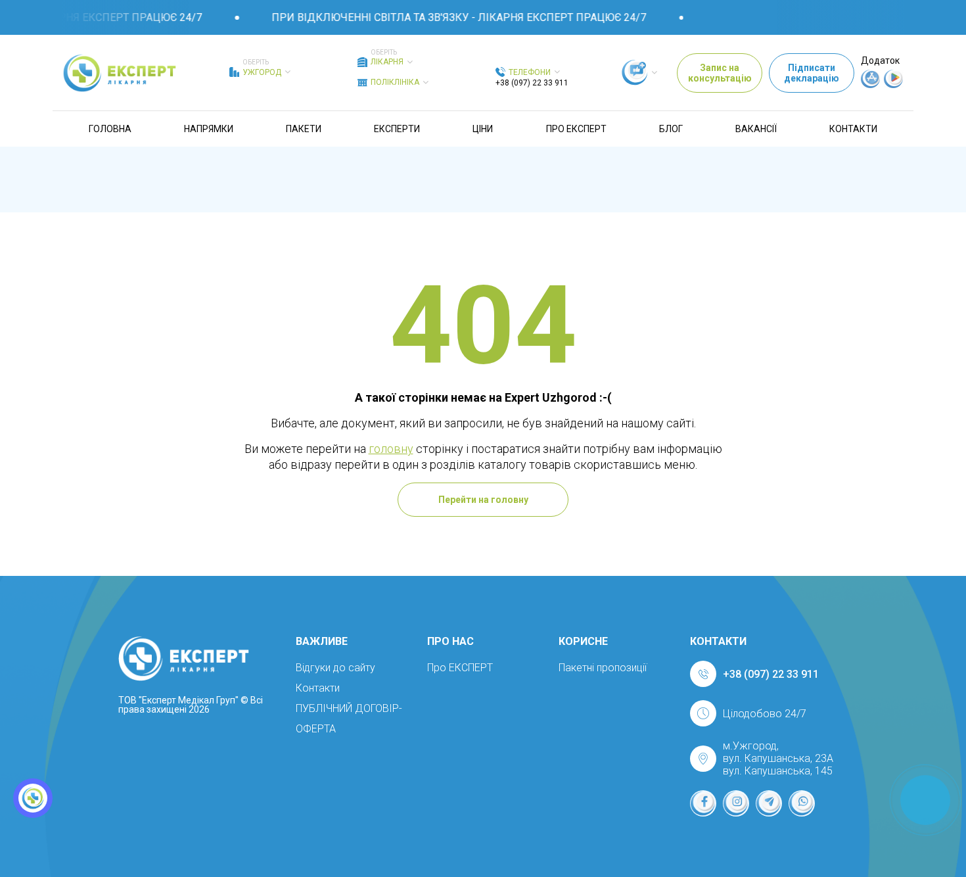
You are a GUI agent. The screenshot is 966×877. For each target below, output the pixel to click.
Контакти (853, 129)
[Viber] (802, 803)
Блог (671, 129)
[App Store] (871, 85)
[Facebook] (703, 803)
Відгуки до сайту (335, 667)
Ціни (482, 129)
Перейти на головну (483, 499)
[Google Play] (894, 85)
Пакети (303, 129)
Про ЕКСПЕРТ (576, 129)
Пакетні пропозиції (603, 667)
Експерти (397, 129)
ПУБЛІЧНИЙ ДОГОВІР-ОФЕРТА (349, 718)
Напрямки (208, 129)
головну (391, 449)
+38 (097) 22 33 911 (531, 82)
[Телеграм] (769, 803)
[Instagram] (736, 803)
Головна (110, 129)
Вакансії (756, 129)
